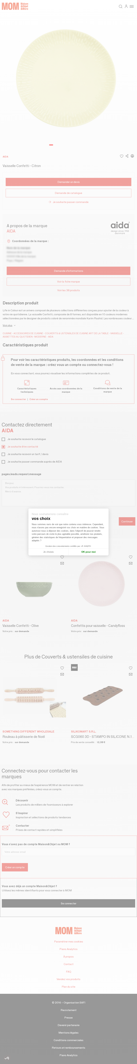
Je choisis (48, 551)
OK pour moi (88, 551)
